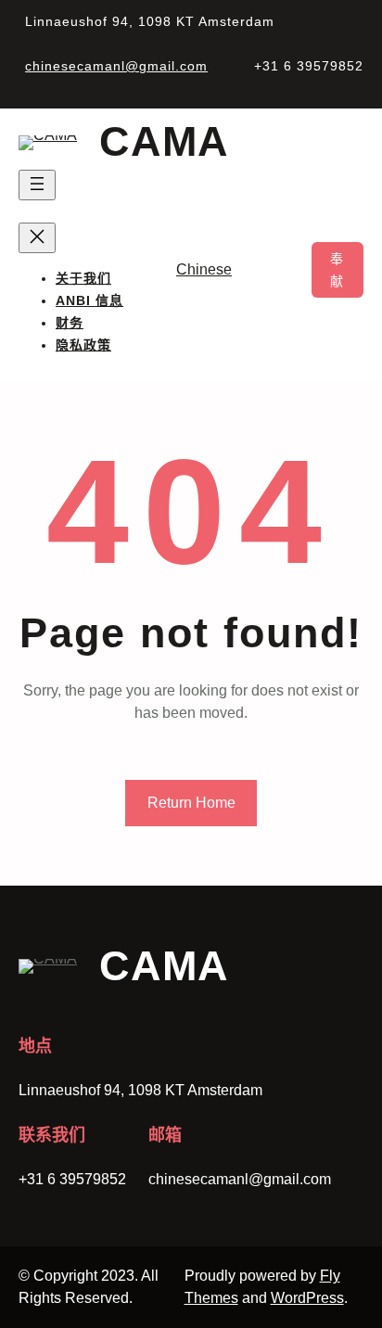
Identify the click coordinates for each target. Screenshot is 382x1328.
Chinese (204, 269)
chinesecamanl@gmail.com (116, 65)
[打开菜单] (37, 185)
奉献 (337, 269)
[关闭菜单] (37, 238)
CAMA (164, 141)
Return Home (191, 803)
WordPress (307, 1298)
